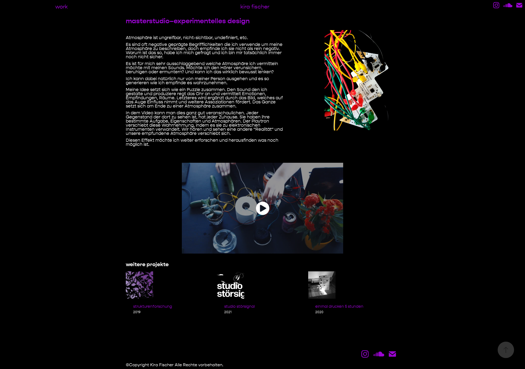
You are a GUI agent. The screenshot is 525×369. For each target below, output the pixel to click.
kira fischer (254, 7)
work (61, 7)
